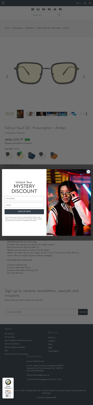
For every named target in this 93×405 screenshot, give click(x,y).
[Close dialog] (88, 171)
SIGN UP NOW (24, 212)
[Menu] (12, 379)
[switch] (8, 395)
